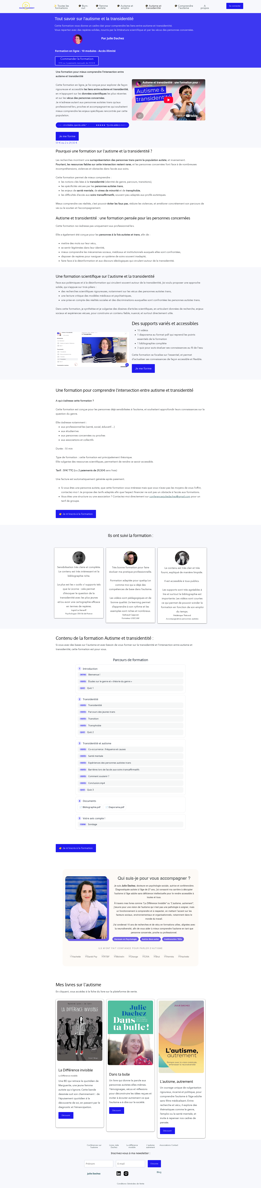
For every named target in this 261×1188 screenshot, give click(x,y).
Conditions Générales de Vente (130, 1184)
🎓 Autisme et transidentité (153, 7)
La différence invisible (132, 1146)
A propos (205, 7)
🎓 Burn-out (83, 7)
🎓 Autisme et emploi (125, 7)
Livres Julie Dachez (114, 1146)
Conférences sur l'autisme (94, 1146)
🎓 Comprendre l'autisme (183, 7)
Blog (159, 1172)
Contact (174, 1145)
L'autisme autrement (150, 1146)
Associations (165, 1145)
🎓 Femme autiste (102, 7)
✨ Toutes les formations (61, 7)
